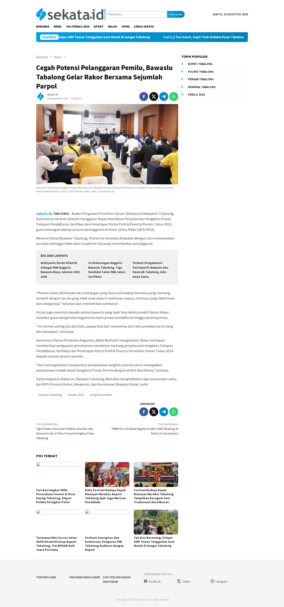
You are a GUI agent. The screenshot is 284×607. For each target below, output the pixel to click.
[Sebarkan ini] (143, 96)
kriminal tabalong (202, 87)
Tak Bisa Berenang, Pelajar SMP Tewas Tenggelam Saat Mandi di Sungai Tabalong (76, 37)
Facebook (155, 581)
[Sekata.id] (71, 14)
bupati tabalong (200, 64)
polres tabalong (201, 72)
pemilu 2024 (76, 395)
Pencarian (175, 14)
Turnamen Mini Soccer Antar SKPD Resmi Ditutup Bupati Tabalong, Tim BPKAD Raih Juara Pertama (56, 544)
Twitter (186, 581)
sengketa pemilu (101, 395)
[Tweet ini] (153, 96)
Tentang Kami (46, 577)
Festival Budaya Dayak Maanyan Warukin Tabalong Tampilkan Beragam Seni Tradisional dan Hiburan (154, 496)
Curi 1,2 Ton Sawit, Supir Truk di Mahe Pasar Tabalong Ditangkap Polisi (205, 37)
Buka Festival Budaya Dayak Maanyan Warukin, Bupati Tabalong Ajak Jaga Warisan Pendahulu (105, 496)
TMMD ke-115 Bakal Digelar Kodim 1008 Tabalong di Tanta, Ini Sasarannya (144, 428)
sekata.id (43, 213)
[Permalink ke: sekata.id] (40, 96)
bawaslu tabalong (50, 395)
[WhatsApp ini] (173, 96)
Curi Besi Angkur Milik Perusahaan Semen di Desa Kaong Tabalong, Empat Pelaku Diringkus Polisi (55, 496)
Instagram (221, 581)
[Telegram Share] (163, 96)
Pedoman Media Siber (84, 577)
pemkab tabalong (201, 79)
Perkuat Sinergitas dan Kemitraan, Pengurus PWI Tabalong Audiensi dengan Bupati (104, 544)
